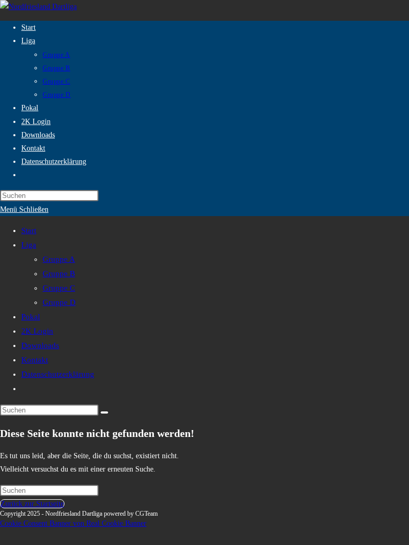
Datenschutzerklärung (57, 374)
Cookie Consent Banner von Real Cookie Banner (73, 523)
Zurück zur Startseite (32, 504)
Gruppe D (59, 302)
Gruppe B (59, 273)
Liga (28, 245)
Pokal (30, 316)
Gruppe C (59, 288)
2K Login (37, 331)
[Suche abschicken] (104, 412)
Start (28, 230)
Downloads (40, 345)
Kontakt (34, 360)
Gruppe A (59, 259)
